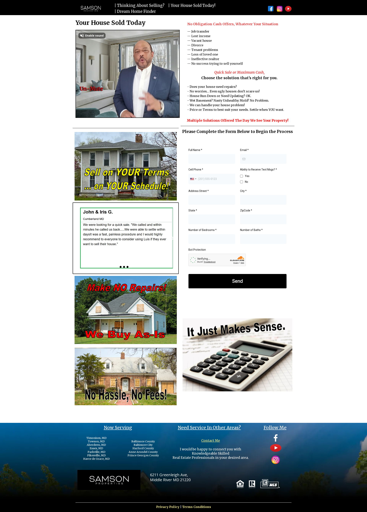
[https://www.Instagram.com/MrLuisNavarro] (280, 9)
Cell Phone (195, 169)
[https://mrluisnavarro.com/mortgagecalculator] (237, 363)
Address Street (198, 190)
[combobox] (193, 179)
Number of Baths (251, 230)
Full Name (195, 150)
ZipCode (246, 210)
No (246, 181)
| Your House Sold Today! (191, 5)
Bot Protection (197, 249)
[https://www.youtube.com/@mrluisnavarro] (288, 9)
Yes (247, 176)
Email (244, 150)
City (243, 190)
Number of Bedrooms (202, 230)
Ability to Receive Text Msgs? (258, 169)
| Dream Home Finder (135, 11)
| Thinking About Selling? (139, 5)
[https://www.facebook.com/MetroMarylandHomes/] (270, 8)
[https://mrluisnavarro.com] (91, 8)
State (192, 210)
